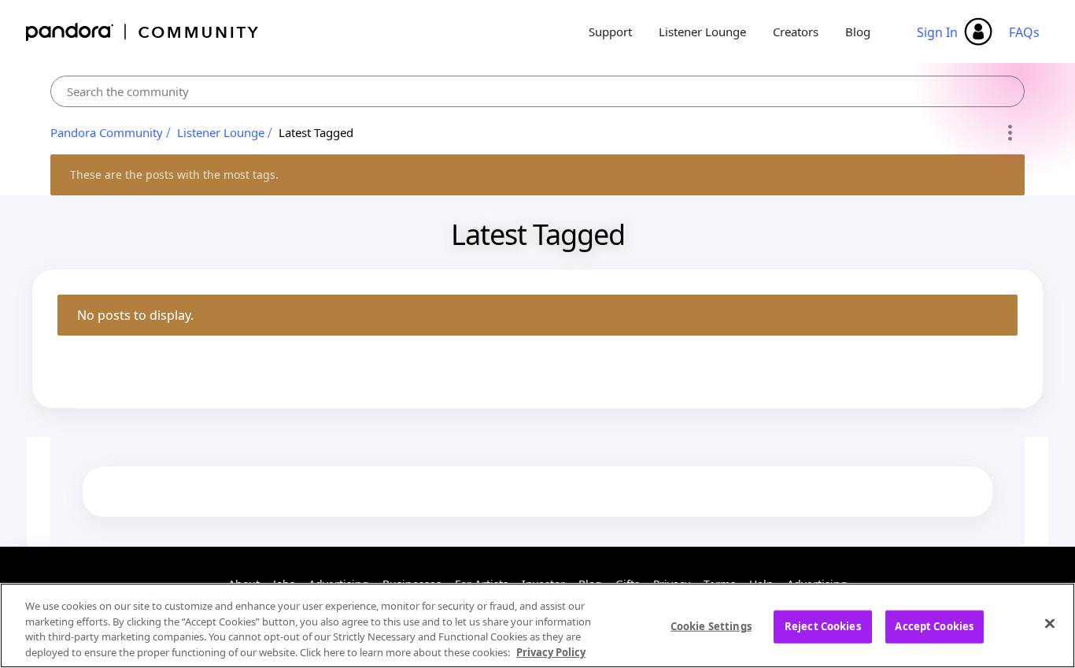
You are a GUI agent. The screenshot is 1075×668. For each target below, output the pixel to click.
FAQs (1024, 32)
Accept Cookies (934, 626)
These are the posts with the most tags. (174, 174)
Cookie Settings (711, 626)
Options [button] (1010, 133)
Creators (795, 31)
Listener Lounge (702, 31)
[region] (537, 625)
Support (610, 31)
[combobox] (537, 91)
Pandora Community (143, 32)
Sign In (937, 32)
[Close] (1050, 623)
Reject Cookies (823, 626)
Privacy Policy (551, 651)
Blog (857, 31)
